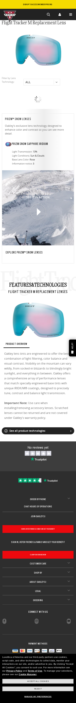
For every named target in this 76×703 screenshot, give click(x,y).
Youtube (69, 621)
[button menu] (70, 14)
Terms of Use (35, 671)
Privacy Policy (14, 671)
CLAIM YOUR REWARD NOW (38, 555)
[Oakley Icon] (10, 14)
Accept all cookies (38, 681)
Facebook (4, 621)
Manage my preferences (38, 697)
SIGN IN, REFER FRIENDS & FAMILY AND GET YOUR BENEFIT (38, 529)
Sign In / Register (59, 14)
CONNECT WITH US (38, 611)
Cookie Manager (28, 674)
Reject (38, 689)
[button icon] (48, 14)
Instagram (37, 621)
